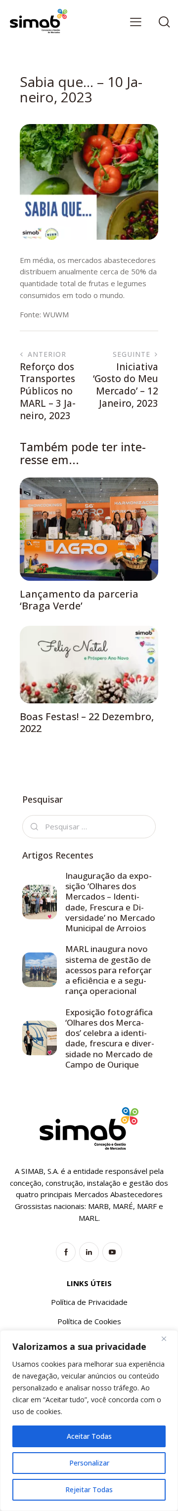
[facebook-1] (66, 1252)
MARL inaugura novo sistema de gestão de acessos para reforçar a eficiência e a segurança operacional (108, 970)
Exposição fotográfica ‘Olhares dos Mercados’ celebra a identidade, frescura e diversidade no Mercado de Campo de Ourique (109, 1038)
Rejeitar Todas (89, 1489)
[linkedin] (89, 1252)
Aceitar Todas (89, 1436)
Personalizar (89, 1463)
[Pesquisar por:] (89, 826)
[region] (89, 1420)
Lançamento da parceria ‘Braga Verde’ (79, 600)
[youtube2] (112, 1252)
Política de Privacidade (89, 1302)
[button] (135, 22)
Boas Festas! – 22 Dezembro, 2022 (87, 722)
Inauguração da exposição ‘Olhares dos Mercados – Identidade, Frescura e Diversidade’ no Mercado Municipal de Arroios (110, 902)
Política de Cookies (89, 1321)
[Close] (168, 1338)
